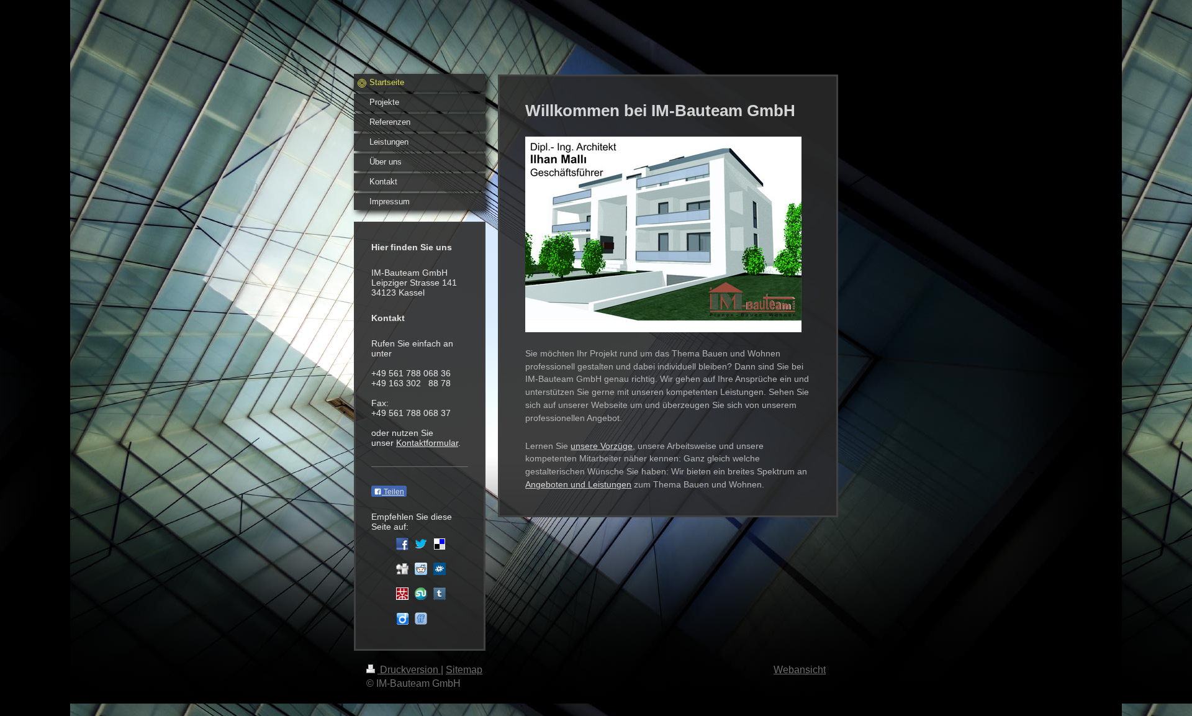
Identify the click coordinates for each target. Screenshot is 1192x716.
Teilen (393, 491)
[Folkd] (439, 569)
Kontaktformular (427, 443)
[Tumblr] (439, 593)
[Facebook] (402, 544)
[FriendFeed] (421, 618)
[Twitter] (421, 544)
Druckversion (409, 669)
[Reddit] (421, 569)
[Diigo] (402, 618)
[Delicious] (439, 544)
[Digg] (402, 569)
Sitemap (464, 669)
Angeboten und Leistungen (578, 484)
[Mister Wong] (402, 593)
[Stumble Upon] (421, 593)
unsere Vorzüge (602, 446)
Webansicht (800, 669)
